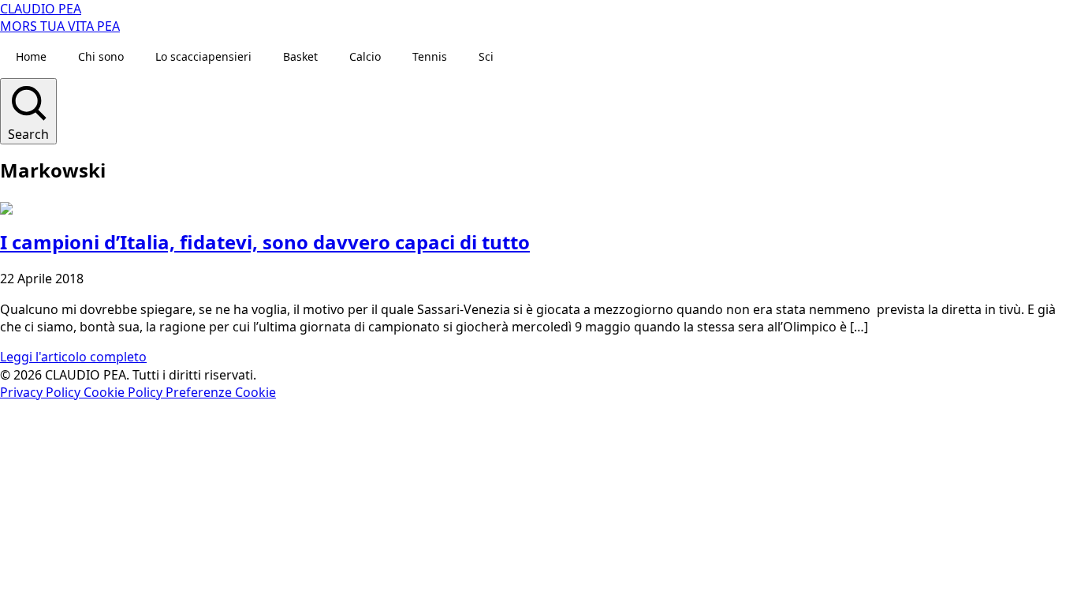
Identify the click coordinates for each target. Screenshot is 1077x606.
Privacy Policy (42, 392)
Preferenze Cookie (221, 392)
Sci (486, 56)
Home (31, 56)
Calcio (365, 56)
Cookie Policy (125, 392)
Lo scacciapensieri (203, 56)
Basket (300, 56)
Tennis (429, 56)
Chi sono (101, 56)
